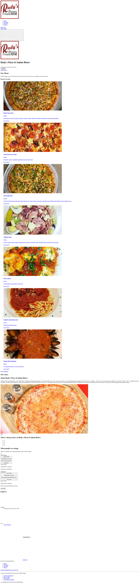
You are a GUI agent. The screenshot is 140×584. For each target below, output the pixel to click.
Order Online (4, 28)
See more (3, 471)
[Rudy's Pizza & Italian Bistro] (10, 18)
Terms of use (6, 578)
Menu (2, 27)
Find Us (5, 24)
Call (4, 27)
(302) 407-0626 (7, 524)
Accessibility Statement (9, 579)
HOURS (3, 68)
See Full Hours (26, 537)
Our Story (6, 23)
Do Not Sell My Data (8, 575)
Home (5, 21)
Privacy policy (7, 577)
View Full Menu (4, 371)
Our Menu (6, 22)
